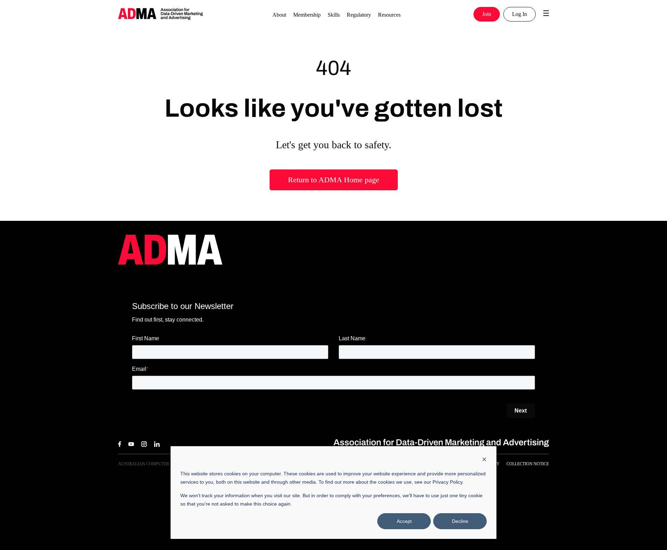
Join (486, 14)
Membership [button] (307, 15)
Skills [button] (334, 15)
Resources (389, 15)
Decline (460, 521)
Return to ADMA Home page (333, 179)
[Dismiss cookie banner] (484, 460)
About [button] (279, 15)
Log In (519, 14)
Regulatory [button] (359, 15)
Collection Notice (528, 463)
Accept (404, 521)
